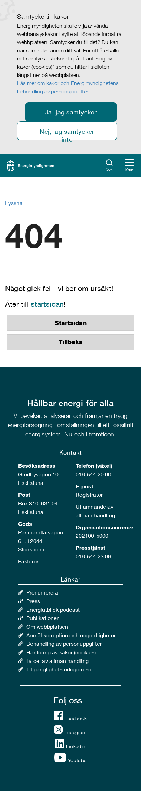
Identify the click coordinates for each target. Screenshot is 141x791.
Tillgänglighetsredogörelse (58, 669)
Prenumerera (42, 592)
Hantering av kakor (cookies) (61, 652)
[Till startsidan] (30, 164)
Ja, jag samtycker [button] (71, 112)
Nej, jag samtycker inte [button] (67, 133)
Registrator (89, 494)
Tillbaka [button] (71, 342)
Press (33, 601)
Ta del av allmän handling (57, 660)
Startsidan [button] (71, 323)
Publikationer (42, 618)
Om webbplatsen (47, 626)
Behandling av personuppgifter (64, 643)
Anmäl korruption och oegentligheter (71, 635)
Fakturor (28, 561)
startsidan (47, 304)
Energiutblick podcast (53, 609)
